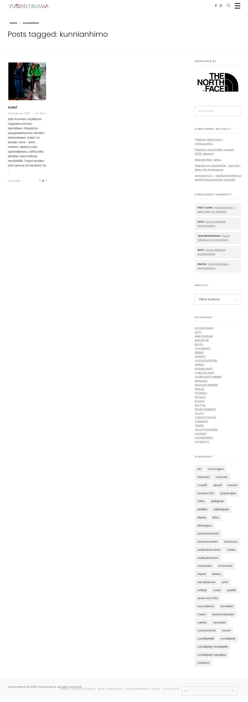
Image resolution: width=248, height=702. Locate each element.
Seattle (200, 405)
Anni (43, 113)
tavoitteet (226, 606)
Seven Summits (205, 409)
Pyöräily (201, 393)
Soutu (199, 413)
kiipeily (201, 517)
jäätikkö (202, 509)
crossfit (202, 485)
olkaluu (216, 574)
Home (13, 23)
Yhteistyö (202, 442)
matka (231, 550)
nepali (201, 574)
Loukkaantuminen (208, 377)
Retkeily (200, 397)
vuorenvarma (206, 630)
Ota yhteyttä (171, 689)
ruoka (217, 590)
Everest (200, 356)
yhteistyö (203, 663)
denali (217, 485)
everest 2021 (205, 493)
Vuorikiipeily (204, 438)
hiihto (201, 501)
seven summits (207, 598)
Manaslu (201, 381)
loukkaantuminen (209, 550)
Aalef (12, 107)
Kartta (156, 689)
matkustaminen (208, 558)
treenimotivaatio (223, 614)
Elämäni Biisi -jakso (208, 160)
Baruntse (202, 340)
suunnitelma (205, 606)
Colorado (203, 348)
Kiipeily (199, 365)
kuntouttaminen (208, 533)
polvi (225, 582)
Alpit (198, 332)
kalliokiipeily (221, 509)
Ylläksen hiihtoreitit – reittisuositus (209, 142)
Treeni (199, 426)
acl (199, 469)
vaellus (202, 622)
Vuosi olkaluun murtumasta (211, 224)
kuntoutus (231, 542)
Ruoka (199, 401)
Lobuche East (205, 373)
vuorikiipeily (228, 638)
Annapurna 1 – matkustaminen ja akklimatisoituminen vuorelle (218, 178)
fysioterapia (228, 493)
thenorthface (205, 417)
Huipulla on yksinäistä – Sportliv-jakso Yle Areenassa (218, 168)
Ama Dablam (204, 336)
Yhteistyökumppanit (137, 689)
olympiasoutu (206, 582)
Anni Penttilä (115, 689)
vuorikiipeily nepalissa (211, 655)
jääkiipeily (217, 501)
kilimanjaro (204, 526)
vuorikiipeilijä (205, 638)
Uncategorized (206, 430)
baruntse (203, 477)
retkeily (202, 590)
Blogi (199, 344)
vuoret (226, 630)
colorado (222, 477)
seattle (231, 590)
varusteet (219, 622)
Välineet (201, 434)
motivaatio (204, 566)
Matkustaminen (206, 385)
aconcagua (215, 469)
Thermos (201, 421)
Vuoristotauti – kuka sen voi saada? (216, 210)
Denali (199, 352)
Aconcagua (204, 328)
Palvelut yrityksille (83, 689)
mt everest (225, 566)
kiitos (215, 517)
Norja (199, 389)
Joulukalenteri (206, 361)
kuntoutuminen (207, 542)
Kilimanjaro (204, 369)
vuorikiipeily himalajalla (212, 647)
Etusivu (64, 689)
